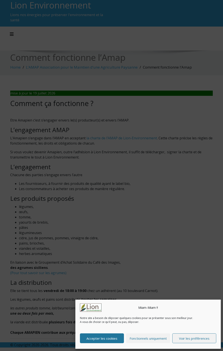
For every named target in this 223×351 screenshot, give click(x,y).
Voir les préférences (194, 338)
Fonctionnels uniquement (148, 338)
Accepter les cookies (101, 338)
